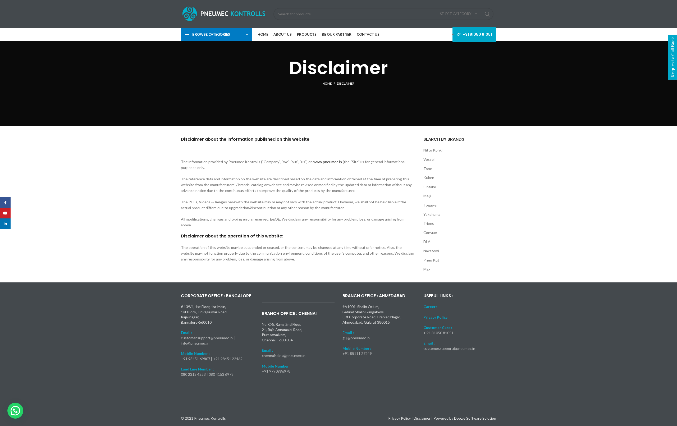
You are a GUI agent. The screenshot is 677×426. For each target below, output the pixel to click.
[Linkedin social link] (5, 223)
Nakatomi (431, 251)
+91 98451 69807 (196, 358)
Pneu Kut (431, 260)
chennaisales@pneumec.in (283, 355)
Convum (430, 232)
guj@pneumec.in (356, 338)
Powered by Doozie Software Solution (464, 418)
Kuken (428, 177)
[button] (15, 411)
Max (426, 269)
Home (327, 83)
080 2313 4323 (194, 374)
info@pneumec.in (195, 343)
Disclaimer (422, 418)
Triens (428, 223)
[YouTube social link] (5, 213)
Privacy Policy (399, 418)
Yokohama (431, 214)
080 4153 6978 (221, 374)
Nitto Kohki (432, 150)
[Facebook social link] (5, 202)
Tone (427, 168)
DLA (427, 241)
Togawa (430, 205)
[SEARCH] (487, 14)
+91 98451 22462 (228, 358)
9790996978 (279, 371)
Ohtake (429, 187)
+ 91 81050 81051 (438, 333)
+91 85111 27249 (357, 353)
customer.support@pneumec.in (207, 338)
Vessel (428, 159)
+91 (265, 371)
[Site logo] (224, 13)
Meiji (427, 196)
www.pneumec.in (327, 161)
